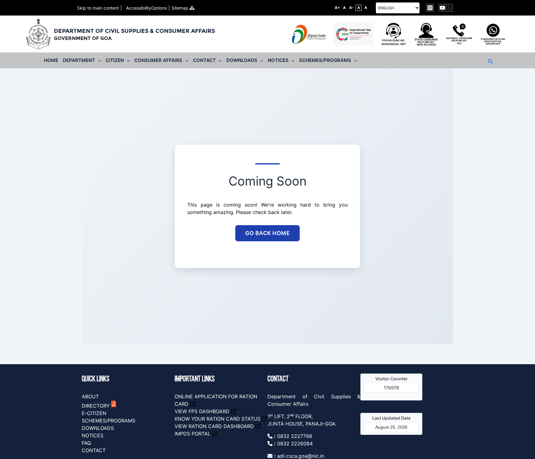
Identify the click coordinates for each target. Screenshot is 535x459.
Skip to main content (98, 8)
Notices (278, 60)
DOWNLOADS (98, 428)
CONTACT (94, 450)
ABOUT (90, 396)
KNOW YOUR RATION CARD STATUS (217, 419)
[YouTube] (445, 7)
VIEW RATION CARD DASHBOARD (214, 426)
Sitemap (180, 8)
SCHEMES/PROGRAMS (108, 420)
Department (79, 60)
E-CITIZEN (94, 413)
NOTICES (92, 435)
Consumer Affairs (158, 60)
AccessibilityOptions (145, 8)
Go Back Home (267, 233)
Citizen (115, 60)
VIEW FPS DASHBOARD (202, 411)
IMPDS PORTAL (193, 434)
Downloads (241, 60)
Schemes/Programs (325, 60)
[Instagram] (430, 7)
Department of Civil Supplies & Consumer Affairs (134, 31)
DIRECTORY (96, 406)
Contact (204, 60)
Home (51, 60)
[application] (98, 60)
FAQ (86, 443)
